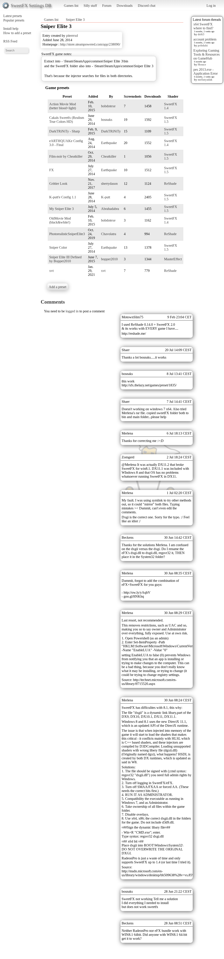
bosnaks (106, 119)
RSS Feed (10, 41)
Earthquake (109, 143)
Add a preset (57, 287)
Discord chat (146, 5)
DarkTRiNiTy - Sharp (64, 131)
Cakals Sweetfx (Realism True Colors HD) (66, 119)
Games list (71, 5)
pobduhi (203, 45)
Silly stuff (90, 5)
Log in (211, 5)
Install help (10, 28)
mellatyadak (205, 79)
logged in (72, 311)
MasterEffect (173, 259)
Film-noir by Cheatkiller (65, 156)
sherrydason (109, 183)
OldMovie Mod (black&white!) (60, 220)
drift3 (201, 34)
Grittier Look (58, 183)
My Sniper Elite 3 (61, 209)
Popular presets (13, 20)
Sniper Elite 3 (75, 19)
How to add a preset (17, 33)
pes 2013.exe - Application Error (205, 71)
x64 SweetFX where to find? (203, 26)
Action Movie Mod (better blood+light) (62, 106)
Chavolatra (108, 234)
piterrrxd (72, 35)
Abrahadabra (110, 209)
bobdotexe (108, 106)
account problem (204, 39)
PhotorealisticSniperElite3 (67, 234)
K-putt (105, 197)
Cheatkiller (108, 156)
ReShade (170, 183)
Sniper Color (58, 247)
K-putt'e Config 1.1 (62, 197)
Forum (106, 5)
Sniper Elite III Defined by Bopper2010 (65, 259)
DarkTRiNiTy (111, 131)
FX (51, 170)
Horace (202, 64)
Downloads (125, 5)
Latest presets (12, 16)
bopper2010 (109, 259)
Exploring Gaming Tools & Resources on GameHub (206, 54)
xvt (51, 271)
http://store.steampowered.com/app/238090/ (90, 44)
